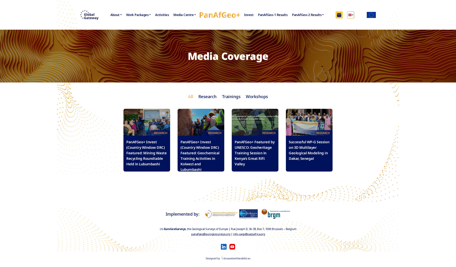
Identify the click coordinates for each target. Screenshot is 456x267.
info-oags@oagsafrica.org (249, 234)
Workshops (257, 96)
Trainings (231, 96)
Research (207, 96)
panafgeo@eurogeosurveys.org (210, 234)
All (190, 96)
